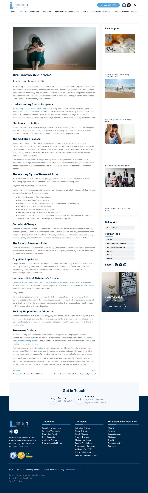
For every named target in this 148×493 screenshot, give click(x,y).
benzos (109, 251)
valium (109, 259)
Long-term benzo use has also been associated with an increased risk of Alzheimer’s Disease (52, 282)
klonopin (110, 255)
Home (13, 11)
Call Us (62, 398)
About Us (22, 11)
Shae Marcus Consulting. (75, 469)
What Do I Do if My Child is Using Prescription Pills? (117, 75)
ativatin (110, 240)
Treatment (48, 421)
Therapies (80, 421)
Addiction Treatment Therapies (125, 11)
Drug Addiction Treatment (122, 421)
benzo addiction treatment (116, 243)
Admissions (34, 11)
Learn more (23, 446)
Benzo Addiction (112, 228)
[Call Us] (52, 399)
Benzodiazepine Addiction (116, 247)
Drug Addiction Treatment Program (96, 11)
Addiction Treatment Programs (67, 11)
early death (83, 297)
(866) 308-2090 (115, 306)
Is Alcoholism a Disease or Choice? (117, 165)
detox (40, 348)
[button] (135, 5)
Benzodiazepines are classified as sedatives (31, 108)
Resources (47, 11)
